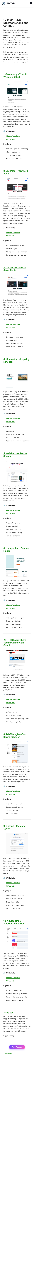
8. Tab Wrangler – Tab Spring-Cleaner (14, 735)
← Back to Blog (8, 1054)
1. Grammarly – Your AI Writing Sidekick (15, 75)
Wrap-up (8, 1012)
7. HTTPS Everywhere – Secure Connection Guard (15, 643)
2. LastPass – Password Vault (15, 172)
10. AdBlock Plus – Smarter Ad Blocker (13, 922)
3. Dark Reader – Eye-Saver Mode (14, 269)
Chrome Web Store (13, 136)
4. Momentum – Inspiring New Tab (16, 360)
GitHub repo (10, 794)
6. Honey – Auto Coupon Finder (16, 549)
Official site (10, 139)
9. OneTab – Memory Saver (14, 827)
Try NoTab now (17, 1047)
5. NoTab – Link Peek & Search (15, 454)
